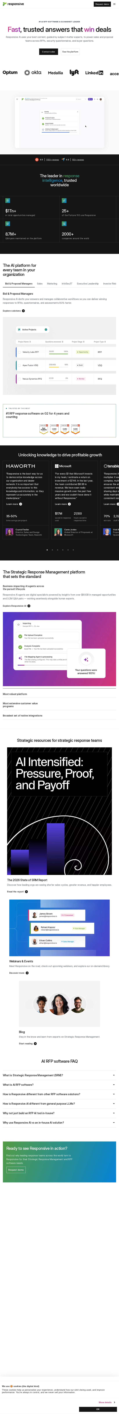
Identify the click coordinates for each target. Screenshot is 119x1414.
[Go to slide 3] (57, 550)
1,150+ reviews (52, 159)
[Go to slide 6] (73, 550)
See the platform (70, 52)
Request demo (102, 4)
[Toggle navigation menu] (114, 4)
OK (97, 1409)
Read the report (15, 891)
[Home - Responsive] (13, 4)
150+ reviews (78, 159)
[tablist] (59, 284)
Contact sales (48, 52)
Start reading (26, 1043)
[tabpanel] (59, 341)
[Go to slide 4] (63, 550)
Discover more (17, 973)
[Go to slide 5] (68, 550)
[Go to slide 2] (52, 550)
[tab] (19, 283)
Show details (105, 1402)
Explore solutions (12, 310)
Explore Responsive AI (14, 605)
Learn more (14, 505)
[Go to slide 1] (47, 550)
